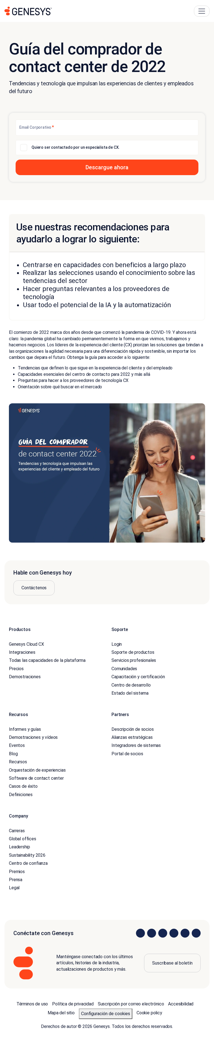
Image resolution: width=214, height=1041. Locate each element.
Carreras (17, 830)
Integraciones (22, 652)
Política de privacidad (72, 1004)
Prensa (15, 879)
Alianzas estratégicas (132, 737)
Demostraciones (25, 676)
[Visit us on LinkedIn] (140, 933)
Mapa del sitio (61, 1012)
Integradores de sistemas (136, 745)
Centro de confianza (28, 863)
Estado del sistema (130, 693)
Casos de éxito (23, 786)
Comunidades (124, 668)
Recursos (18, 761)
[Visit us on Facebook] (173, 933)
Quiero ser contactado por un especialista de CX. (75, 147)
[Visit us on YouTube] (185, 933)
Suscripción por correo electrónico (131, 1004)
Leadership (19, 846)
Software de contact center (36, 778)
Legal (14, 887)
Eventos (17, 745)
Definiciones (21, 794)
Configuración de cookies (105, 1013)
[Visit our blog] (196, 933)
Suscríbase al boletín (172, 963)
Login (116, 644)
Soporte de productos (132, 652)
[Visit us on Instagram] (151, 933)
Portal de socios (127, 753)
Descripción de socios (132, 729)
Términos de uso (32, 1004)
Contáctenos (34, 587)
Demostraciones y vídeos (33, 737)
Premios (17, 871)
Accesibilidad (180, 1004)
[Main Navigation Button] (202, 11)
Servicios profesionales (133, 660)
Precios (16, 668)
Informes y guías (25, 729)
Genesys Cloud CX (26, 644)
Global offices (22, 838)
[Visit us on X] (162, 933)
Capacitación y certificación (138, 676)
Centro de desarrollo (131, 685)
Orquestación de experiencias (37, 770)
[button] (107, 167)
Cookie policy (149, 1012)
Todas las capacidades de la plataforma (47, 660)
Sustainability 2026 (27, 855)
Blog (13, 753)
